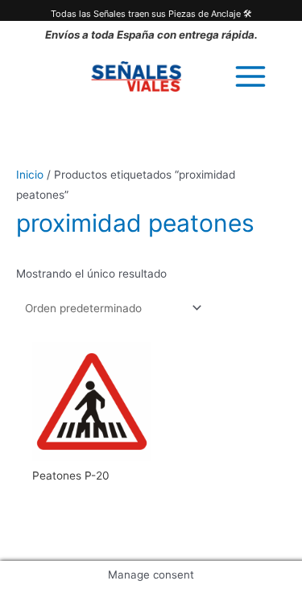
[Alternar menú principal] (250, 76)
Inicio (29, 174)
